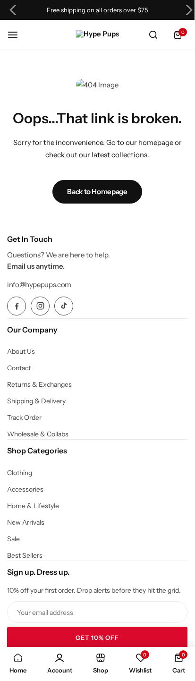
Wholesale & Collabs (37, 434)
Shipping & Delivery (36, 401)
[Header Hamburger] (17, 35)
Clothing (19, 472)
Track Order (24, 417)
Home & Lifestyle (33, 506)
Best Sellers (24, 555)
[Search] (153, 35)
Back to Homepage (97, 191)
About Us (21, 351)
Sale (13, 539)
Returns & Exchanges (39, 384)
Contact (19, 368)
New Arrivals (25, 522)
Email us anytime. (36, 266)
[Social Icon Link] (16, 306)
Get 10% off (97, 637)
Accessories (25, 489)
